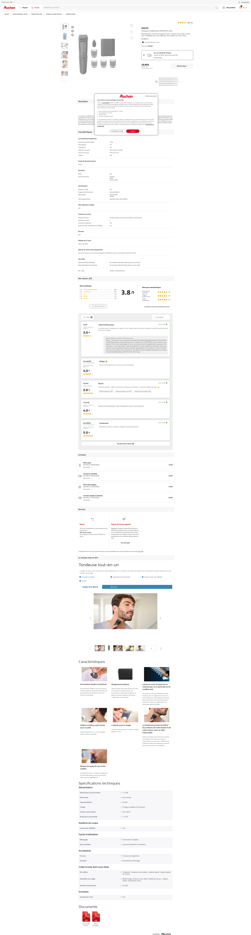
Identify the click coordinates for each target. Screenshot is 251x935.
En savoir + (145, 39)
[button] (105, 617)
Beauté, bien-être (36, 14)
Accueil (6, 14)
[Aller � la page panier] (243, 7)
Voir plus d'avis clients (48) (125, 444)
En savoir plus (125, 543)
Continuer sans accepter (151, 96)
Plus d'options (158, 57)
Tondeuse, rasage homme (54, 14)
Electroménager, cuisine (20, 14)
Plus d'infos (86, 467)
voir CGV (140, 551)
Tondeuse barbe (70, 14)
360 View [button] (113, 587)
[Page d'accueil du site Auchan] (10, 7)
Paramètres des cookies (117, 131)
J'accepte (133, 131)
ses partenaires (105, 102)
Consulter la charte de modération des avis (156, 306)
